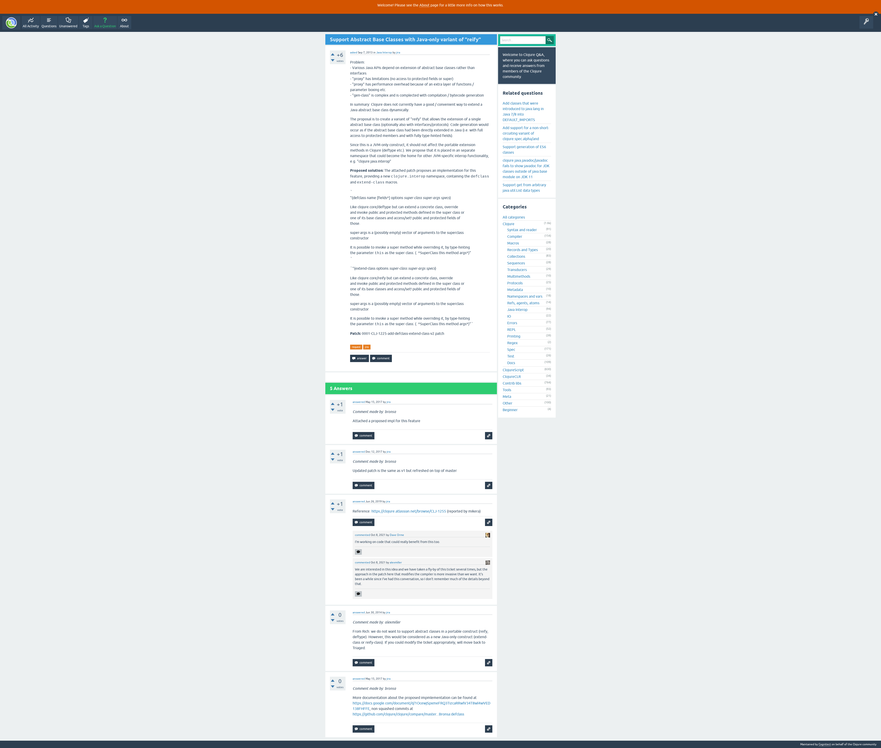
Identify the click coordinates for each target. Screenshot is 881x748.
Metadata (515, 290)
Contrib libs (512, 383)
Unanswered (68, 26)
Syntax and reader (522, 230)
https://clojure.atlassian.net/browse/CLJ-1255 (408, 511)
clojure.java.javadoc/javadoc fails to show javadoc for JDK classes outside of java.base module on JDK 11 (526, 168)
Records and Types (522, 250)
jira (367, 347)
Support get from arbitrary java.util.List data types (524, 187)
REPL (511, 329)
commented (362, 535)
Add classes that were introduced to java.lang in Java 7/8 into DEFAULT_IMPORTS (523, 111)
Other (507, 403)
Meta (507, 396)
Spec (511, 349)
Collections (516, 256)
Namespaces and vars (524, 296)
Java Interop (384, 52)
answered (359, 402)
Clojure (508, 224)
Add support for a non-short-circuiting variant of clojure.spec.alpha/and (526, 133)
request (356, 347)
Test (510, 356)
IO (509, 316)
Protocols (515, 283)
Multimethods (518, 276)
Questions (49, 26)
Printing (513, 336)
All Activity (31, 26)
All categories (514, 217)
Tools (507, 390)
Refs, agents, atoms (523, 303)
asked (353, 52)
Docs (511, 363)
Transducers (517, 270)
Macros (513, 243)
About (424, 5)
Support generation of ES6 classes (524, 149)
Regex (512, 343)
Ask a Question (105, 26)
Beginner (510, 410)
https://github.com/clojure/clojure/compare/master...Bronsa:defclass (408, 714)
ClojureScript (513, 370)
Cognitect (825, 744)
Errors (512, 323)
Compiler (514, 236)
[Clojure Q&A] (11, 23)
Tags (86, 26)
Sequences (516, 263)
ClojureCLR (512, 376)
